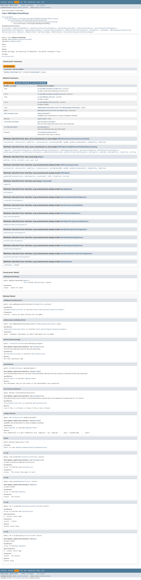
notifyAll (21, 160)
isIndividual (41, 176)
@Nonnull (27, 280)
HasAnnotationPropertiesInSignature (43, 28)
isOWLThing (102, 142)
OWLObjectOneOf (31, 32)
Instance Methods (22, 83)
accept (40, 88)
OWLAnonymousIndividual (71, 107)
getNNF (66, 142)
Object (45, 119)
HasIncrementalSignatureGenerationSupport (78, 32)
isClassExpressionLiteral (47, 132)
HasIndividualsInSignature (53, 30)
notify (13, 160)
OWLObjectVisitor (49, 97)
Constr (19, 7)
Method (25, 7)
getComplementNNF (56, 142)
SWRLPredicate (57, 32)
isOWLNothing (92, 142)
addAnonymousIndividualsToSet (48, 107)
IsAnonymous (104, 30)
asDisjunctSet (20, 142)
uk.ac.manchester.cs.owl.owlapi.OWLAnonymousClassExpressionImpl (34, 22)
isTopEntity (124, 152)
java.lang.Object (7, 17)
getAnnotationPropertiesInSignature (46, 150)
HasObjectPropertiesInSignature (76, 30)
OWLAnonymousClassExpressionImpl (20, 39)
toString (133, 152)
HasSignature (94, 30)
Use (21, 2)
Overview (4, 2)
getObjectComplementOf (78, 142)
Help (42, 2)
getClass (7, 160)
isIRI (49, 176)
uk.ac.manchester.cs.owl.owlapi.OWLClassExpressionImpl (27, 20)
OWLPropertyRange (44, 32)
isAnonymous (8, 265)
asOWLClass (30, 142)
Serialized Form (7, 56)
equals (40, 119)
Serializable (6, 28)
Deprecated (31, 2)
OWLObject (24, 28)
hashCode (103, 152)
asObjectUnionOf (43, 113)
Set (20, 72)
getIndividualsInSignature (32, 152)
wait (27, 160)
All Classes (41, 5)
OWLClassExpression (9, 32)
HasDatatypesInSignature (34, 30)
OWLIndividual (34, 72)
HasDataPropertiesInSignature (12, 30)
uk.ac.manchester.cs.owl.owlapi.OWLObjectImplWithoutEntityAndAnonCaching (31, 18)
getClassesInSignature (88, 150)
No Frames (30, 5)
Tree (25, 2)
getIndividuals (43, 127)
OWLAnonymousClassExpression (120, 30)
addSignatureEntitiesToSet (47, 110)
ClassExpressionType (11, 121)
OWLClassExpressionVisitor (52, 88)
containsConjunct (42, 142)
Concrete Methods (39, 83)
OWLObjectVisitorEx (50, 102)
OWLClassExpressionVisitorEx (53, 94)
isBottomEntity (112, 152)
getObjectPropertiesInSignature (75, 152)
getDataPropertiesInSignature (108, 150)
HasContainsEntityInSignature (105, 28)
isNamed (16, 265)
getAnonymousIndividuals (69, 150)
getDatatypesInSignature (12, 152)
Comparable (16, 28)
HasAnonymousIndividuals (67, 28)
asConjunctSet (9, 142)
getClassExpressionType (46, 121)
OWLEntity (64, 110)
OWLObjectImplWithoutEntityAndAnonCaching (77, 147)
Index (38, 2)
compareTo (7, 150)
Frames (23, 5)
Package (10, 2)
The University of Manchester (20, 578)
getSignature (93, 152)
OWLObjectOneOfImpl (11, 72)
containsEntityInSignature (21, 150)
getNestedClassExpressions (53, 152)
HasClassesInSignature (85, 28)
